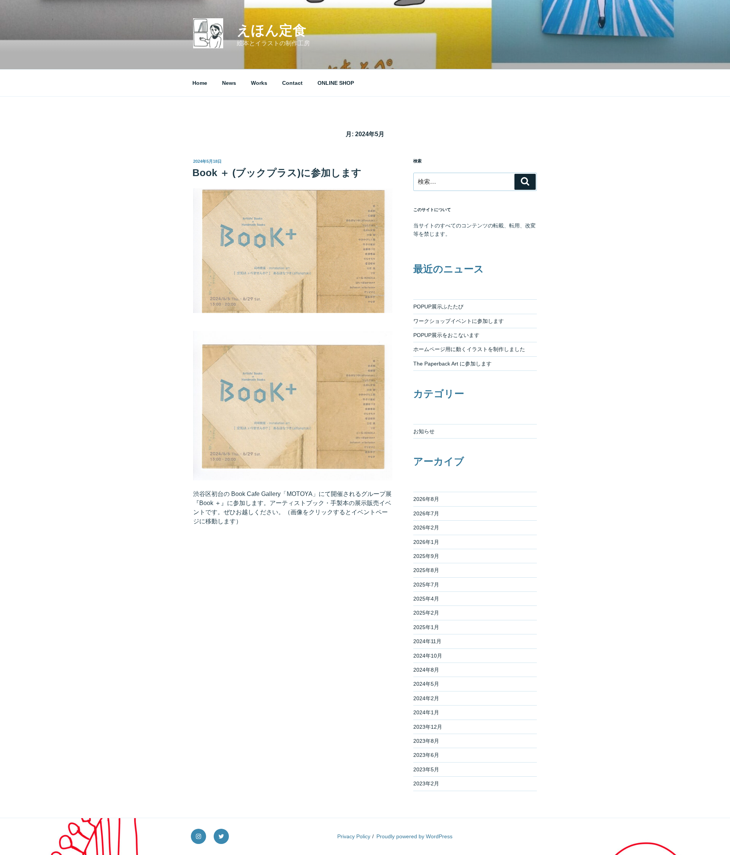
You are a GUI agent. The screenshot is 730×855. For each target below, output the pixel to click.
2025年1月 (426, 627)
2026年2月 (426, 527)
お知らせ (424, 431)
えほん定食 (271, 30)
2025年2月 (426, 613)
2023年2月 (426, 783)
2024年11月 (427, 641)
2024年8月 (426, 670)
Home (199, 83)
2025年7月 (426, 585)
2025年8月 (426, 570)
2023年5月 (426, 769)
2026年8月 (426, 499)
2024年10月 (427, 656)
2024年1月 (426, 712)
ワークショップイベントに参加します (458, 321)
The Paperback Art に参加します (452, 364)
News (229, 83)
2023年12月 (427, 727)
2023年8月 (426, 741)
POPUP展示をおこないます (446, 335)
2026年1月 (426, 542)
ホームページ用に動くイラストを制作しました (469, 349)
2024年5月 (426, 684)
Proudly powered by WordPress (414, 836)
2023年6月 (426, 755)
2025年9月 (426, 556)
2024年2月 (426, 698)
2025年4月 (426, 599)
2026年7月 (426, 513)
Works (259, 83)
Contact (292, 83)
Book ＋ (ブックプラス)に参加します (277, 172)
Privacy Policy (353, 836)
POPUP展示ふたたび (438, 307)
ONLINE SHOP (335, 83)
